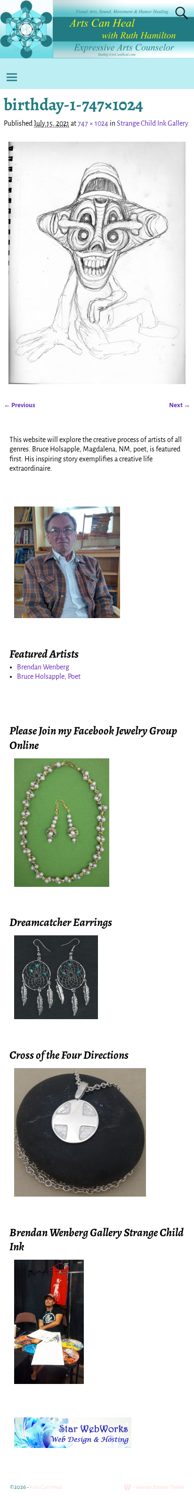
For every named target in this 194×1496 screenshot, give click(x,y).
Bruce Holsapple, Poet (49, 676)
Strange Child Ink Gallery (152, 123)
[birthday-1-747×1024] (97, 263)
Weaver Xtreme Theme (159, 1487)
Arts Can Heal (46, 1487)
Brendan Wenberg (43, 667)
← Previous (19, 405)
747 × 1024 (93, 123)
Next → (179, 405)
